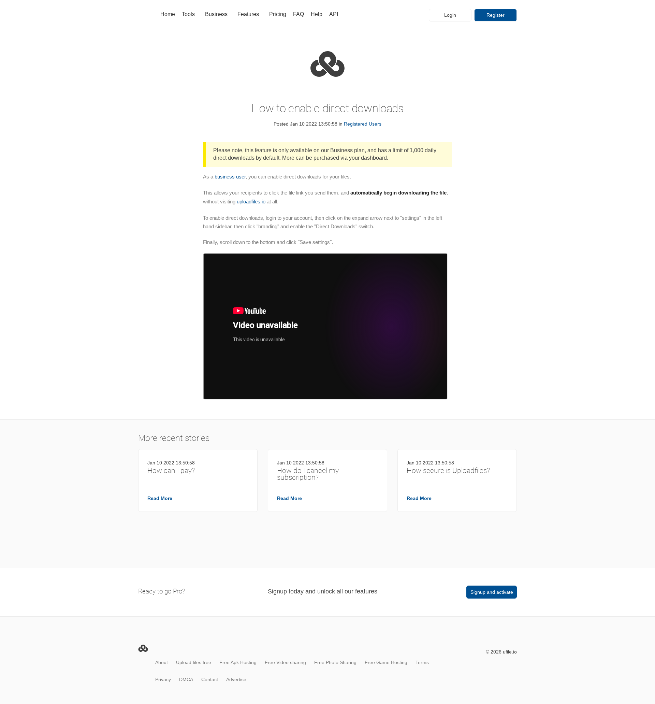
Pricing (277, 14)
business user (230, 176)
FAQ (298, 14)
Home (167, 14)
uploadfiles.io (251, 201)
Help (316, 14)
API (333, 14)
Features (248, 14)
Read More (159, 498)
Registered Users (362, 124)
